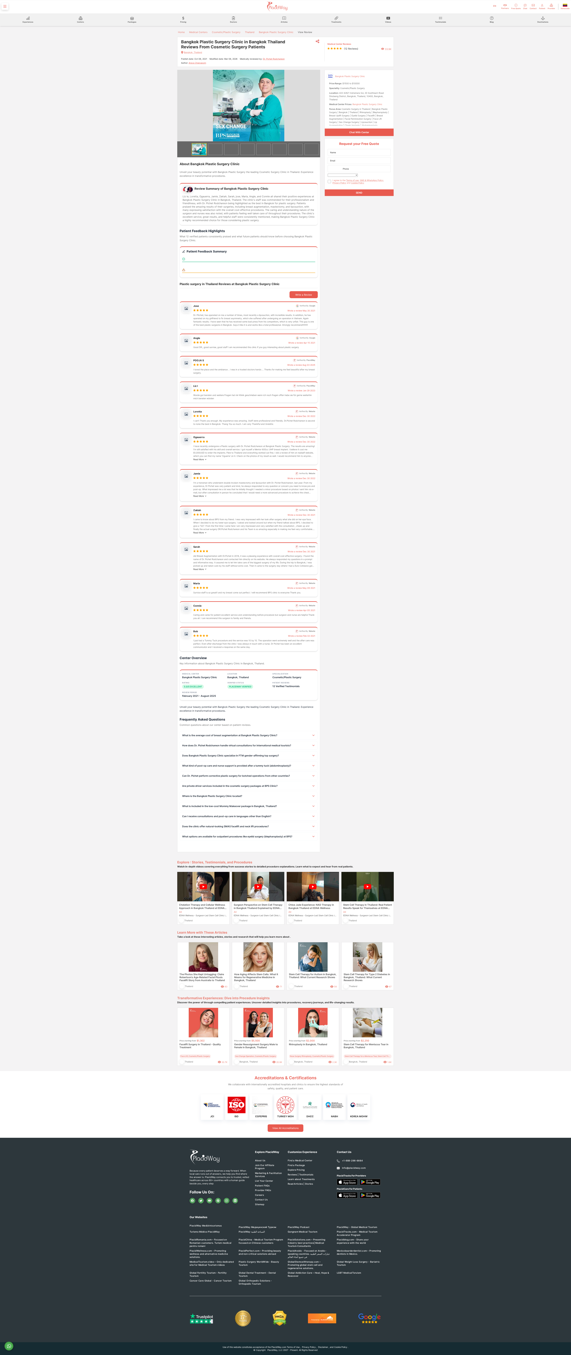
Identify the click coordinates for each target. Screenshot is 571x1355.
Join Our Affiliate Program (264, 1167)
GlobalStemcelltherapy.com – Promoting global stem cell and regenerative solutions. (305, 1265)
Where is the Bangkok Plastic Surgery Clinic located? (212, 796)
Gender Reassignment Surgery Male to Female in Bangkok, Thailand (256, 1046)
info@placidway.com (354, 1167)
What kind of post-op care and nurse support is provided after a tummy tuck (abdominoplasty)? (236, 765)
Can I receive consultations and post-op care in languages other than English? (226, 816)
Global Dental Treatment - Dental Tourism (257, 1274)
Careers (259, 1195)
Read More (198, 459)
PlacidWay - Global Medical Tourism (357, 1227)
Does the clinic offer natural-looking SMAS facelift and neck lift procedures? (225, 826)
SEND (359, 192)
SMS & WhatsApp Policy (371, 180)
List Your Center (264, 1180)
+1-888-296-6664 (352, 1160)
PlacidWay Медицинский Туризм (257, 1227)
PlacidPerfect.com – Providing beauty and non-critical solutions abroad (260, 1252)
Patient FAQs (262, 1185)
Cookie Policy (357, 183)
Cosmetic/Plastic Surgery (226, 32)
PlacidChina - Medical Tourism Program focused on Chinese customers (261, 1241)
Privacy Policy (339, 183)
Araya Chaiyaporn (197, 63)
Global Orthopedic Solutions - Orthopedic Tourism (255, 1282)
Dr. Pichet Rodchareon (274, 59)
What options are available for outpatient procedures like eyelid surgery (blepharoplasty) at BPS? (237, 836)
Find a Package (296, 1165)
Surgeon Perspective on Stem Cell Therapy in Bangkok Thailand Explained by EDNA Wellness (258, 906)
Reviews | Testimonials (300, 1174)
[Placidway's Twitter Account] (201, 1201)
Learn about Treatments (301, 1179)
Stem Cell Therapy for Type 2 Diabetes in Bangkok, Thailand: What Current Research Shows (367, 977)
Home (181, 32)
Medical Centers (198, 32)
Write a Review (303, 294)
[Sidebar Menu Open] (4, 6)
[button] (199, 149)
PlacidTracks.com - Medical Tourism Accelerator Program (357, 1233)
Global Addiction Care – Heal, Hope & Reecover (308, 1274)
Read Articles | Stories (300, 1183)
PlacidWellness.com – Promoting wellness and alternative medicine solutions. (209, 1254)
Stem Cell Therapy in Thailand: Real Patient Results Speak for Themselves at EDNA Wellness (367, 906)
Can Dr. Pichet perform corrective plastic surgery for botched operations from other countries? (236, 775)
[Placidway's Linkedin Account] (235, 1201)
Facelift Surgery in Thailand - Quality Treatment (200, 1046)
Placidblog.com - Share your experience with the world (353, 1241)
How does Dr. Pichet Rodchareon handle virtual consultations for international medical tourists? (236, 745)
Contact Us (261, 1199)
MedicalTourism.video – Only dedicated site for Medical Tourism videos (212, 1263)
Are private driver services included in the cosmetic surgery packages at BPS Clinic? (230, 785)
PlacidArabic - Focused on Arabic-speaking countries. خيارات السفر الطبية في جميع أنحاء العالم (309, 1254)
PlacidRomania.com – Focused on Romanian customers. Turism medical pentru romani (210, 1242)
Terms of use (352, 180)
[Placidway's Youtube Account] (209, 1201)
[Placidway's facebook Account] (192, 1201)
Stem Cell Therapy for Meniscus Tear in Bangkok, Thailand (366, 1046)
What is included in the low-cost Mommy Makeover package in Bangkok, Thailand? (229, 806)
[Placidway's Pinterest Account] (218, 1201)
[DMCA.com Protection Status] (280, 1318)
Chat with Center (359, 132)
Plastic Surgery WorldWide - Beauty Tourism (259, 1263)
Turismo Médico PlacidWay (205, 1231)
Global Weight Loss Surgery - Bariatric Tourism (358, 1263)
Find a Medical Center (300, 1160)
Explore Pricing (296, 1169)
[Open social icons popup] (317, 41)
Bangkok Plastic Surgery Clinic (276, 32)
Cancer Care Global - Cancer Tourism (211, 1280)
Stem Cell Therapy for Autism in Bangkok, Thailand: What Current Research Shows (313, 976)
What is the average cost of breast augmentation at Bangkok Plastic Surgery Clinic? (229, 735)
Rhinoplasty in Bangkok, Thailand (308, 1044)
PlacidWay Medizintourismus (206, 1225)
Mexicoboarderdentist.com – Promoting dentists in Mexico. (359, 1252)
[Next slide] (315, 105)
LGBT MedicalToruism (349, 1272)
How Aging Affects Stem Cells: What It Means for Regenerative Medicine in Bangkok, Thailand (256, 977)
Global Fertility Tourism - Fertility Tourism (208, 1274)
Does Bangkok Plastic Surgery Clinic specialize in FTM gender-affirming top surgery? (230, 755)
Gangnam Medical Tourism (302, 1231)
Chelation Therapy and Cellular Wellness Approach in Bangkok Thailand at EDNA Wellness (202, 906)
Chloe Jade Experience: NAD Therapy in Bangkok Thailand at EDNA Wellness (311, 906)
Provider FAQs (263, 1190)
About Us (260, 1160)
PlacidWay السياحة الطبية (252, 1231)
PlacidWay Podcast (298, 1227)
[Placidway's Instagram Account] (226, 1201)
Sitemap (259, 1204)
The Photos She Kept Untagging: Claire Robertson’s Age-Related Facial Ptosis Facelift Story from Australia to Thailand (202, 977)
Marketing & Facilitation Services (268, 1175)
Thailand (249, 32)
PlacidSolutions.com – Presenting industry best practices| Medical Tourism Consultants (306, 1242)
